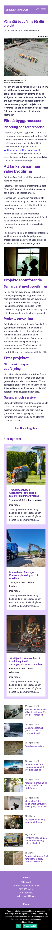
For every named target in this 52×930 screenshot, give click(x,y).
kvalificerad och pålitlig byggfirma (20, 150)
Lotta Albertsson (31, 30)
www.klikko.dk (29, 896)
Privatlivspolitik (30, 926)
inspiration (43, 36)
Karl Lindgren (35, 500)
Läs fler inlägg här (26, 428)
